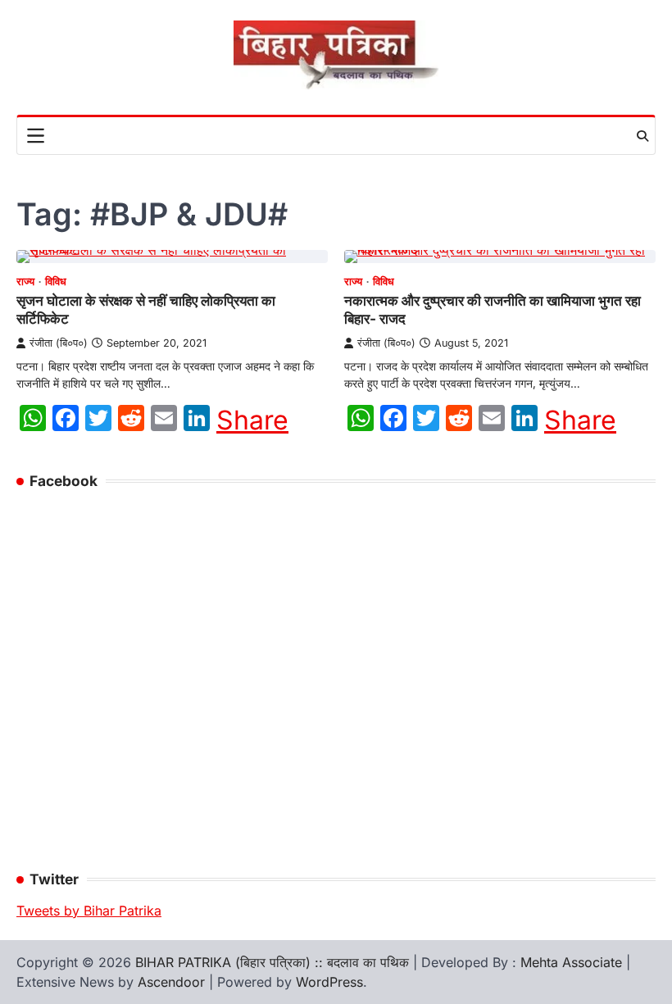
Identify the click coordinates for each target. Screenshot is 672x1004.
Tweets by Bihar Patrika (88, 910)
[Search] (642, 136)
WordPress (329, 982)
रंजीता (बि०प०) (59, 343)
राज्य (25, 281)
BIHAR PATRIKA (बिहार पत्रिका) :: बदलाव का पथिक (272, 962)
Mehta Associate (573, 962)
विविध (55, 281)
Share (252, 420)
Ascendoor (171, 982)
